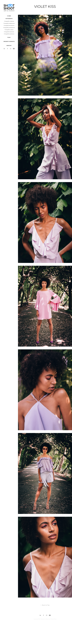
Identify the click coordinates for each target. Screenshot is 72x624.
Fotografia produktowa (9, 27)
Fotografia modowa (9, 21)
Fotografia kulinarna (9, 32)
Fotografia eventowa (9, 34)
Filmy (9, 37)
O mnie (9, 16)
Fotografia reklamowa (9, 23)
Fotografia (9, 18)
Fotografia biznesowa (9, 25)
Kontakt (9, 45)
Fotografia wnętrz (9, 30)
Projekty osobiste (9, 41)
